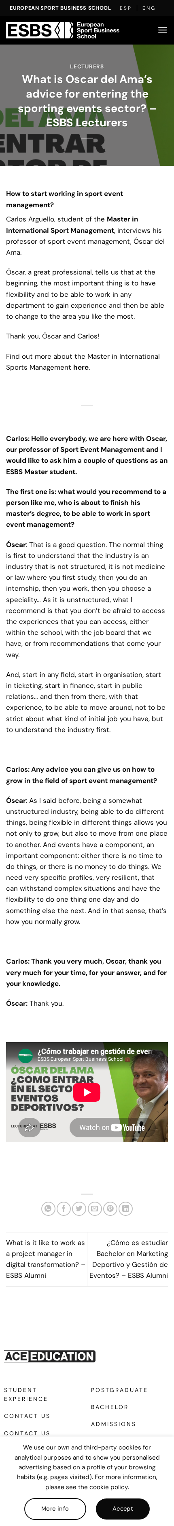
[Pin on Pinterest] (110, 1209)
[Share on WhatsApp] (48, 1209)
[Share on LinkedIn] (126, 1209)
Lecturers (87, 66)
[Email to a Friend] (95, 1209)
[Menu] (162, 30)
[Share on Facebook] (64, 1209)
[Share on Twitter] (79, 1209)
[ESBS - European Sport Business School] (62, 30)
